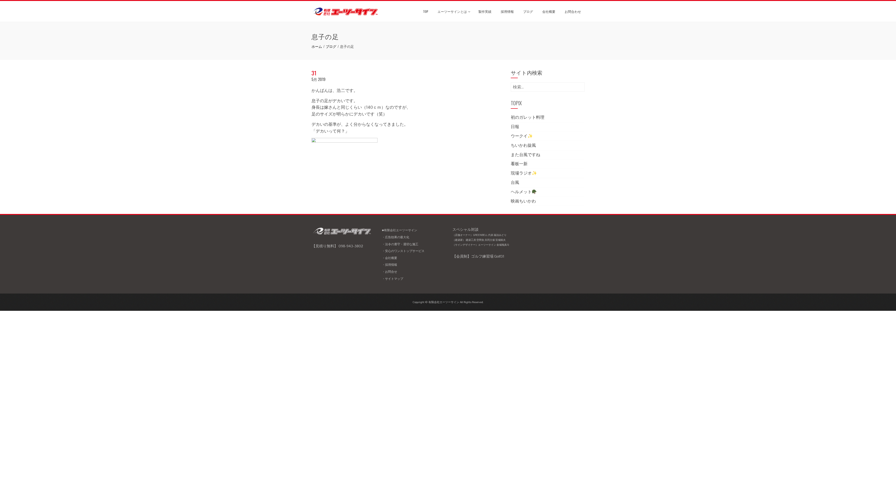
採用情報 (507, 11)
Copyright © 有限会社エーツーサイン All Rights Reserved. (448, 302)
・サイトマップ (392, 279)
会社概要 (548, 11)
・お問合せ (389, 272)
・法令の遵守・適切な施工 (400, 244)
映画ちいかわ (523, 201)
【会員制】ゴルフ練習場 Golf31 (478, 256)
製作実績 (484, 11)
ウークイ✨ (522, 136)
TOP (425, 11)
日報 (515, 126)
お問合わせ (573, 11)
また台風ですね (525, 154)
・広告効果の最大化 (395, 237)
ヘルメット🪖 (524, 191)
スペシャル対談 (480, 236)
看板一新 (519, 163)
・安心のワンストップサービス (403, 251)
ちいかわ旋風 (523, 145)
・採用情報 (389, 265)
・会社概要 (389, 258)
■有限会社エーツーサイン (399, 230)
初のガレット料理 (527, 117)
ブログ (528, 11)
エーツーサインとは (452, 11)
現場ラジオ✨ (524, 173)
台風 (515, 182)
